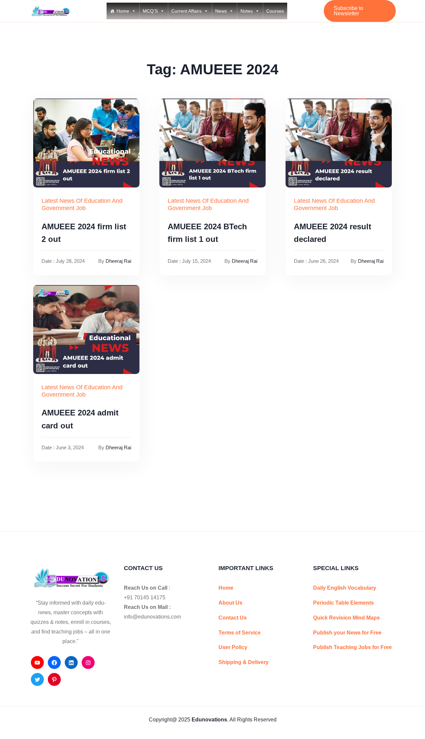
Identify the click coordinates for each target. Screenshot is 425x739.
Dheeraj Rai (118, 261)
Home (123, 11)
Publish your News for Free (347, 632)
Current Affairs (186, 11)
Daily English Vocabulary (344, 588)
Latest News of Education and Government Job (82, 204)
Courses (275, 11)
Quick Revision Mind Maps (346, 618)
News (221, 11)
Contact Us (232, 618)
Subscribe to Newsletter (348, 10)
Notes (246, 11)
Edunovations (209, 719)
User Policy (232, 647)
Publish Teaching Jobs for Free (352, 647)
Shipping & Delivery (243, 662)
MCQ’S (150, 11)
